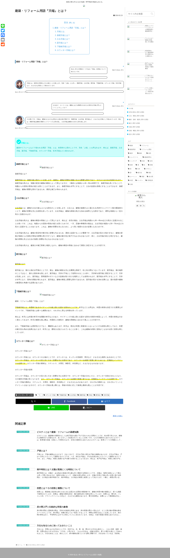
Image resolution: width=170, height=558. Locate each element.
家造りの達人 (140, 201)
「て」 (39, 395)
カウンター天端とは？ (66, 50)
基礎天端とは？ (63, 35)
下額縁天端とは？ (64, 46)
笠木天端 (106, 395)
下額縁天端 (62, 395)
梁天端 (98, 395)
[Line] (2, 26)
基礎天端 (82, 395)
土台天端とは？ (63, 39)
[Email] (2, 39)
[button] (87, 407)
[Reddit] (2, 44)
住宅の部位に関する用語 (25, 395)
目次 (66, 22)
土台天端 (73, 395)
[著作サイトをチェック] (137, 205)
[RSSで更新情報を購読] (143, 205)
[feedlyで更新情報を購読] (140, 205)
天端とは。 (61, 31)
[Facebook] (2, 35)
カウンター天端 (50, 395)
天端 (90, 395)
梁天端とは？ (62, 43)
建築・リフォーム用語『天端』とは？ (70, 28)
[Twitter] (2, 30)
